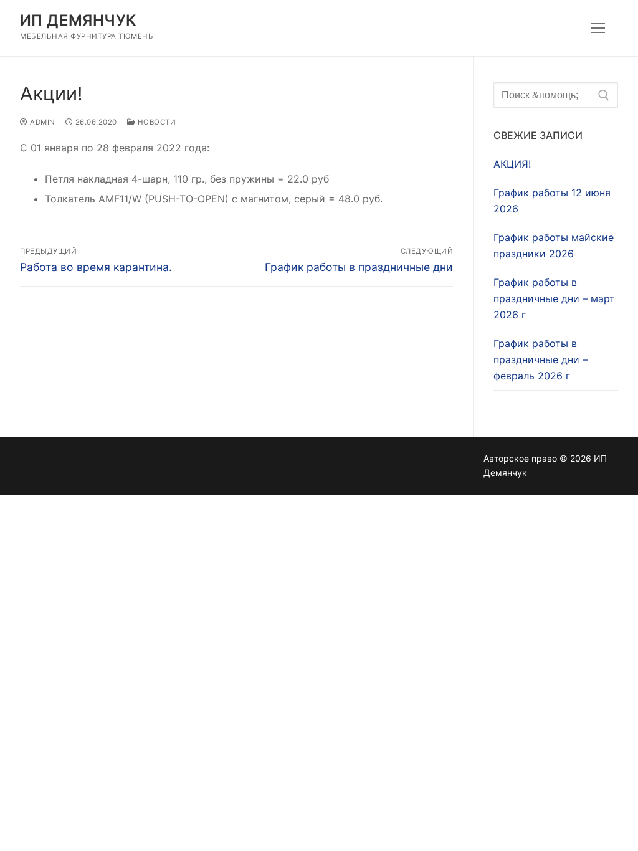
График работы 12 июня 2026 (552, 200)
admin (41, 122)
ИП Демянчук (78, 20)
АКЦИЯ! (512, 164)
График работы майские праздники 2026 (553, 245)
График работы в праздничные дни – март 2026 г (554, 298)
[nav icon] (598, 28)
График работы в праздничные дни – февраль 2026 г (540, 359)
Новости (155, 122)
